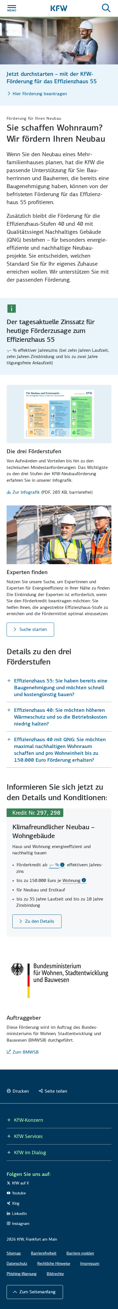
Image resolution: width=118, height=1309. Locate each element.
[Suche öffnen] (106, 8)
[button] (59, 687)
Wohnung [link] (71, 880)
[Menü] (12, 8)
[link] (57, 865)
